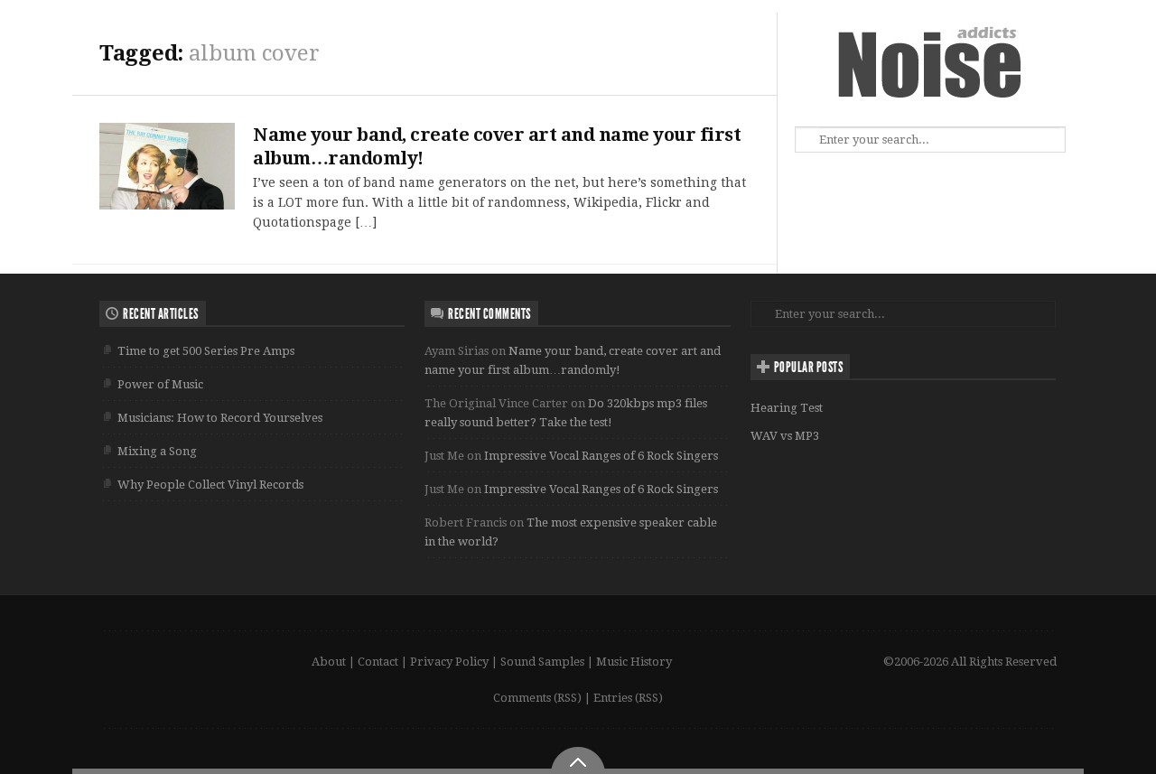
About (329, 661)
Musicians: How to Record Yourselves (219, 417)
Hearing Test (786, 408)
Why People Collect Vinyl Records (210, 484)
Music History (634, 661)
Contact (378, 661)
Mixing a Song (157, 451)
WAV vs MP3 (784, 436)
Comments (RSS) (537, 697)
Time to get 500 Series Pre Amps (205, 351)
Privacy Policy (449, 661)
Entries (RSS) (628, 697)
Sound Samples (542, 661)
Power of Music (160, 384)
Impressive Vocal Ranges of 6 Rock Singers (601, 455)
